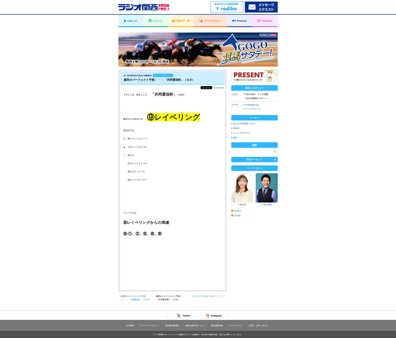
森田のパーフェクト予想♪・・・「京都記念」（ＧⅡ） (136, 298)
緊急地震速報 (217, 325)
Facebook (219, 87)
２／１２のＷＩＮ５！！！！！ (210, 296)
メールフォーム (252, 108)
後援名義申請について (195, 325)
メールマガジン (235, 325)
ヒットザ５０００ (241, 133)
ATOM (237, 215)
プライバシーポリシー (149, 325)
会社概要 (130, 325)
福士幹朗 (268, 204)
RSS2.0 (238, 211)
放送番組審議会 (172, 325)
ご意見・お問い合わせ (258, 325)
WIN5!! (236, 128)
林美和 (243, 204)
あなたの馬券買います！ (245, 123)
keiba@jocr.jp (251, 104)
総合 (235, 137)
